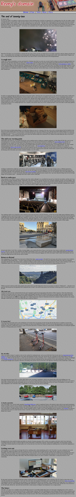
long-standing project (60, 141)
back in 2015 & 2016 (16, 147)
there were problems (69, 480)
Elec (32, 12)
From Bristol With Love (30, 404)
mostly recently (39, 259)
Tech (38, 12)
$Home (25, 12)
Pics (51, 12)
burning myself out (8, 359)
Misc (45, 12)
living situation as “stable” (65, 64)
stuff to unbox (29, 62)
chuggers (66, 408)
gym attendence (41, 145)
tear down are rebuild (31, 171)
